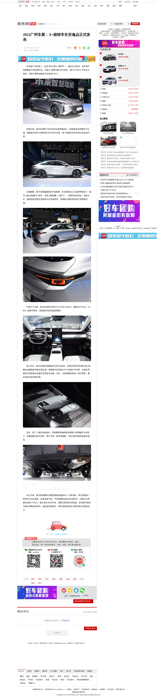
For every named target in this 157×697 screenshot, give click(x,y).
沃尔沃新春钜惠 (128, 133)
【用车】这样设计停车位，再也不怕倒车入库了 (118, 158)
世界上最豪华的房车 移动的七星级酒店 (115, 183)
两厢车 (37, 671)
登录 (120, 2)
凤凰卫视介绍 (120, 689)
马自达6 (75, 676)
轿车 (39, 579)
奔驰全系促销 (108, 133)
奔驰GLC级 (106, 105)
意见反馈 (110, 689)
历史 (95, 6)
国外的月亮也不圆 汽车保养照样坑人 (115, 193)
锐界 (120, 78)
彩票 (114, 6)
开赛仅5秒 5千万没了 (109, 190)
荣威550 (32, 683)
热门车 (21, 671)
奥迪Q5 (105, 109)
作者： (66, 596)
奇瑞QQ (23, 683)
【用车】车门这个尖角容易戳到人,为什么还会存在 (119, 152)
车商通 (70, 2)
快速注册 (127, 2)
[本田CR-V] (109, 69)
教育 (82, 6)
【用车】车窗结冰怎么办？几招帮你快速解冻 (117, 168)
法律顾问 (102, 689)
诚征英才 (77, 689)
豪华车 (44, 671)
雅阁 (21, 676)
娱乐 (39, 6)
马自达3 (55, 680)
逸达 (67, 579)
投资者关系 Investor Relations (54, 689)
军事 (101, 6)
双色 (32, 583)
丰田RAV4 (106, 97)
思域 (59, 676)
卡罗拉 (30, 680)
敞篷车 (90, 671)
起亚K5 (66, 676)
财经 (32, 6)
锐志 (91, 676)
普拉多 (22, 680)
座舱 (60, 579)
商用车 (77, 2)
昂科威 (104, 93)
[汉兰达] (109, 57)
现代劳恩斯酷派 (83, 680)
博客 (107, 6)
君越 (47, 680)
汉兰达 (120, 54)
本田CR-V (122, 66)
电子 (39, 583)
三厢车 (29, 671)
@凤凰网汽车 (73, 596)
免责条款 (94, 689)
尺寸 (81, 579)
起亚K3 (52, 676)
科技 (70, 6)
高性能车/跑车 (79, 671)
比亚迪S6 (70, 680)
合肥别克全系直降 (108, 147)
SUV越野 (53, 671)
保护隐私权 (85, 689)
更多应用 (37, 2)
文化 (89, 6)
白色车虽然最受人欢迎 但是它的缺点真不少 (117, 187)
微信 (52, 2)
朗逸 (104, 113)
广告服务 (69, 689)
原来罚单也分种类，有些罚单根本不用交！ (117, 197)
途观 (104, 89)
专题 (64, 2)
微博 (48, 2)
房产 (64, 6)
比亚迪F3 (39, 680)
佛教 (120, 6)
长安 (46, 66)
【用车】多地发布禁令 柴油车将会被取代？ (116, 155)
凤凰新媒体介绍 (38, 689)
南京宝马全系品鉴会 (128, 147)
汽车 (57, 6)
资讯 (26, 6)
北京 (27, 2)
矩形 (53, 579)
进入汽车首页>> (132, 175)
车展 (58, 2)
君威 (28, 676)
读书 (76, 6)
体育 (45, 6)
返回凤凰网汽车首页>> (83, 601)
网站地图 (135, 2)
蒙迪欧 (35, 676)
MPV (61, 671)
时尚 (51, 6)
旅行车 (68, 671)
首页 (20, 6)
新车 (32, 579)
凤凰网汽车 (25, 24)
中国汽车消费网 (33, 50)
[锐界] (109, 81)
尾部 (74, 579)
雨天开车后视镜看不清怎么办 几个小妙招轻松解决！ (117, 180)
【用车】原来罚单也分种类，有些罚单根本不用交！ (119, 165)
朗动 (62, 680)
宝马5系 (84, 676)
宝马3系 (43, 676)
